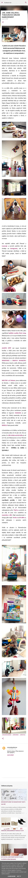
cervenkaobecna (12, 747)
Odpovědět (10, 755)
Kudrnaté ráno (7, 2)
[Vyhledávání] (26, 2)
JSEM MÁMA (15, 734)
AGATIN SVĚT (6, 348)
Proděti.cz (23, 517)
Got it (19, 876)
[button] (3, 22)
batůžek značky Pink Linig (17, 333)
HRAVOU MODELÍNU (19, 360)
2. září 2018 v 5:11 (12, 748)
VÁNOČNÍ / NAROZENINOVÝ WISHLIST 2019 (12, 830)
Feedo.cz (15, 517)
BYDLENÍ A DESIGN (6, 734)
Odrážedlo (18, 413)
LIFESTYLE (22, 734)
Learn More (11, 876)
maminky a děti (7, 515)
